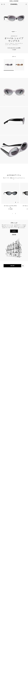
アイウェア (10, 296)
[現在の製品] (9, 65)
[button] (14, 4)
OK (25, 290)
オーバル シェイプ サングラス (9, 205)
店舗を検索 (12, 265)
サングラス (17, 296)
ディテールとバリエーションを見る (14, 47)
